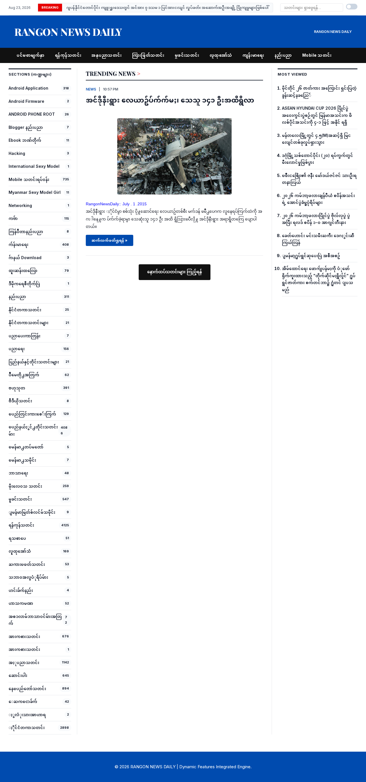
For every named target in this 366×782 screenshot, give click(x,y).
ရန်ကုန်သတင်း (68, 55)
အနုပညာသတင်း (107, 55)
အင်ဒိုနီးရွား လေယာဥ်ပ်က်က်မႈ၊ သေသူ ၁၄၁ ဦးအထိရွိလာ (170, 99)
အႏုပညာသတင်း (24, 662)
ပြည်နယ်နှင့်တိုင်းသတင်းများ (34, 361)
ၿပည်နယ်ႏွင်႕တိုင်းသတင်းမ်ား (33, 430)
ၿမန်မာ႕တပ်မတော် (26, 446)
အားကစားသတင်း (24, 636)
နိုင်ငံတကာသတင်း (25, 309)
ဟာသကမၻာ (21, 603)
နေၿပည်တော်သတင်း (27, 688)
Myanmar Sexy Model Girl (35, 192)
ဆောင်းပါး (18, 675)
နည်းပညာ (283, 55)
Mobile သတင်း (317, 55)
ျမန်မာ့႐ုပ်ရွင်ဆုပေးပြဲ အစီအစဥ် (311, 255)
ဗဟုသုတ (17, 387)
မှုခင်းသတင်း (187, 55)
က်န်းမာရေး (18, 244)
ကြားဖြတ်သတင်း (148, 55)
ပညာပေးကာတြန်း (24, 335)
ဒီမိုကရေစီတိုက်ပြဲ (24, 283)
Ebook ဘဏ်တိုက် (25, 140)
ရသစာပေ (17, 538)
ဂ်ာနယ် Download (25, 257)
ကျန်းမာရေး (253, 55)
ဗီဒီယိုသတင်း (20, 400)
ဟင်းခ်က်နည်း (21, 590)
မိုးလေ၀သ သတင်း (25, 486)
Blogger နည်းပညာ (26, 127)
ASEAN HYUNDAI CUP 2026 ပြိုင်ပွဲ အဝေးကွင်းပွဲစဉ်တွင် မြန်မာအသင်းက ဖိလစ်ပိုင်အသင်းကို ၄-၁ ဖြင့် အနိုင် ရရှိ (317, 115)
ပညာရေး (17, 348)
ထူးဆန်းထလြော (23, 270)
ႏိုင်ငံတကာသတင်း (27, 727)
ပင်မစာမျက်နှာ (31, 55)
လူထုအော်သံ (221, 55)
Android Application (28, 88)
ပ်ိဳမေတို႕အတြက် (24, 374)
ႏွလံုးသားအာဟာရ (27, 714)
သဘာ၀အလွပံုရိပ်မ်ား (28, 577)
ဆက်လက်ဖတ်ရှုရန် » (110, 240)
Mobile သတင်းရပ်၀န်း (29, 179)
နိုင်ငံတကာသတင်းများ (28, 322)
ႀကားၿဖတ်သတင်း (27, 564)
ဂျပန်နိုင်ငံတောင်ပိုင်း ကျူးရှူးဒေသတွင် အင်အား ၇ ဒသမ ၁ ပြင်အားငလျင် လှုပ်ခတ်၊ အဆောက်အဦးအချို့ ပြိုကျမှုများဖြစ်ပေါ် (167, 7)
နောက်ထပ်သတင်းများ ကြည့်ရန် (174, 271)
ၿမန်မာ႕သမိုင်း (22, 460)
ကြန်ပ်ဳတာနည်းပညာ (26, 231)
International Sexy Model (34, 166)
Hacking (17, 153)
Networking (20, 205)
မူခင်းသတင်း (20, 499)
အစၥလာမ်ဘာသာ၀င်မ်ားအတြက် (35, 620)
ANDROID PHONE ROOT (32, 114)
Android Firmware (26, 101)
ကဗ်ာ (13, 218)
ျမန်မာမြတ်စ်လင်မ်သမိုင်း (32, 512)
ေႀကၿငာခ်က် (23, 701)
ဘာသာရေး (18, 472)
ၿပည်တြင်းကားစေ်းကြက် (32, 413)
